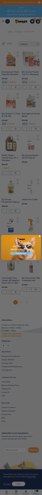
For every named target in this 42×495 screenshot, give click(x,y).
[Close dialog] (40, 236)
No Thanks (20, 257)
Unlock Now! (21, 253)
